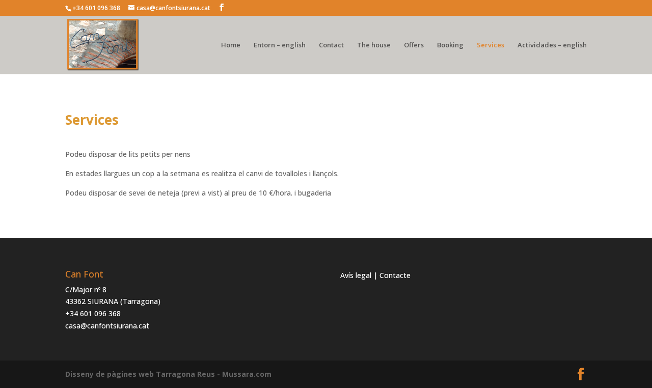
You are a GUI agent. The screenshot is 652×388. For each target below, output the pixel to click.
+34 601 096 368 (93, 313)
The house (374, 45)
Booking (450, 45)
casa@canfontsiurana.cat (107, 325)
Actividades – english (552, 45)
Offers (414, 45)
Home (230, 45)
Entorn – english (280, 45)
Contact (331, 45)
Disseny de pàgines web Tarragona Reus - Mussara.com (168, 374)
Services (490, 45)
